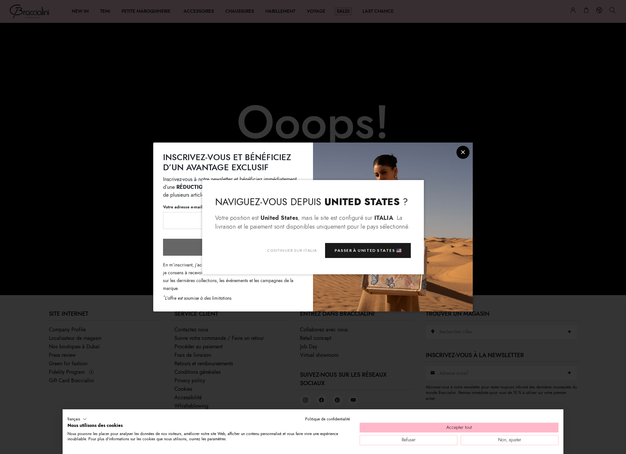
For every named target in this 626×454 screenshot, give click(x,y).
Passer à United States (365, 250)
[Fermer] (463, 152)
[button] (77, 419)
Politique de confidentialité (327, 419)
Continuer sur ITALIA (292, 250)
